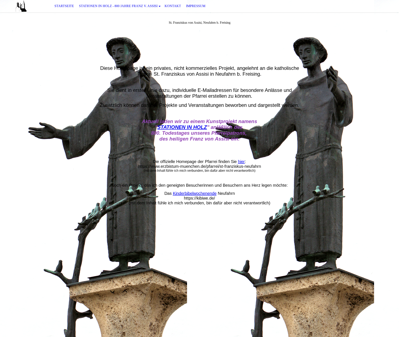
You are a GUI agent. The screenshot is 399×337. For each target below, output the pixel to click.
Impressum (195, 6)
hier (241, 161)
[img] (21, 6)
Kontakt (173, 6)
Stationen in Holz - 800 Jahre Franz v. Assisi (118, 6)
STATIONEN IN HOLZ (182, 127)
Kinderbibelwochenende (195, 193)
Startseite (64, 6)
